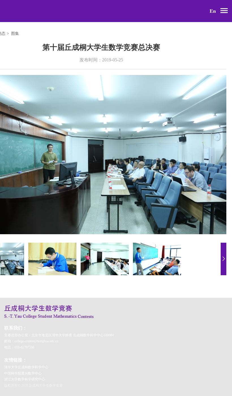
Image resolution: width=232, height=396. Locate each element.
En (213, 11)
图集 (15, 33)
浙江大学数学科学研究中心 (24, 379)
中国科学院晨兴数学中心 (23, 373)
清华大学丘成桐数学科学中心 (26, 367)
